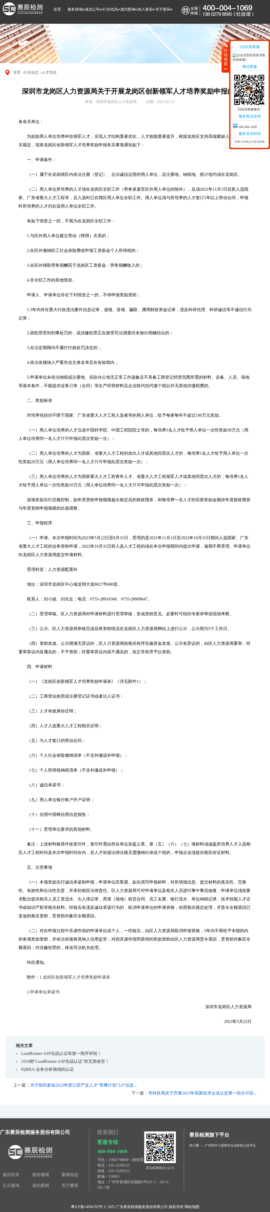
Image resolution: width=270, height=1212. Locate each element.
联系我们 (107, 1132)
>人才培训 (48, 72)
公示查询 (11, 1185)
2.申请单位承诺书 (43, 992)
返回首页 (11, 1174)
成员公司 (92, 9)
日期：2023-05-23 (160, 102)
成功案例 (127, 9)
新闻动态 (69, 1174)
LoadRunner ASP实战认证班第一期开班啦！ (61, 1053)
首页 (57, 9)
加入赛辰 (145, 9)
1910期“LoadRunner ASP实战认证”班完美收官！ (65, 1061)
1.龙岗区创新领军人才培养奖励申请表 (75, 977)
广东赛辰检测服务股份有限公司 (35, 1132)
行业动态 (110, 9)
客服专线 (107, 1142)
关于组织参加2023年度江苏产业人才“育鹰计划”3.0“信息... (83, 1085)
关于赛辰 (162, 9)
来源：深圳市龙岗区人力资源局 (111, 102)
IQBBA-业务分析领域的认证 (47, 1069)
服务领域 (75, 9)
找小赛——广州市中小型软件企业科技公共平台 (222, 1145)
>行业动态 (30, 72)
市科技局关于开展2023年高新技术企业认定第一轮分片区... (202, 1093)
